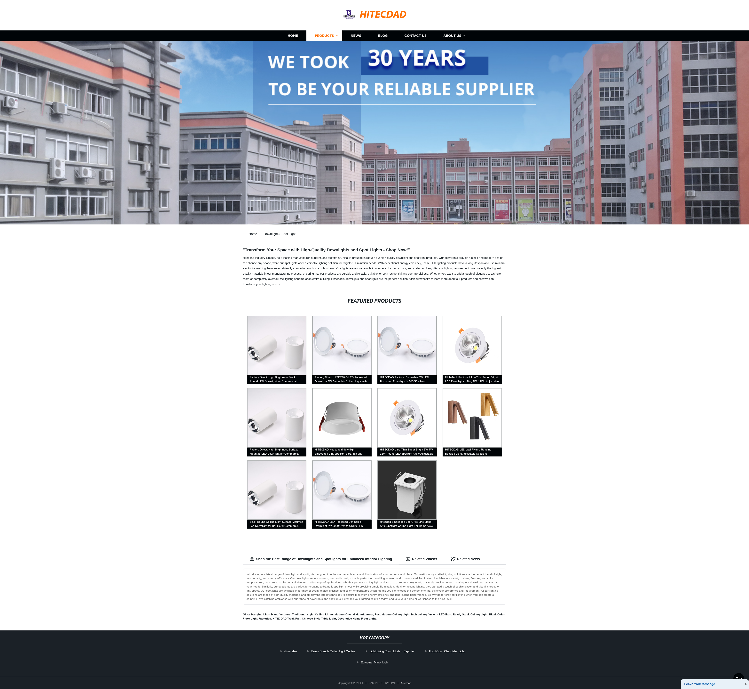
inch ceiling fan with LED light (431, 614)
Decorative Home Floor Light (357, 618)
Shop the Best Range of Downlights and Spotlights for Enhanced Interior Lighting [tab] (324, 559)
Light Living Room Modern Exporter (392, 651)
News (356, 35)
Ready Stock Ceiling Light (470, 614)
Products (324, 35)
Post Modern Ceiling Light (392, 614)
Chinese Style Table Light (319, 618)
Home (293, 35)
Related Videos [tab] (424, 559)
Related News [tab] (468, 559)
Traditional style (302, 614)
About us (452, 35)
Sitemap (406, 683)
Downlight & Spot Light (280, 234)
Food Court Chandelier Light (447, 651)
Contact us (415, 35)
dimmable (290, 651)
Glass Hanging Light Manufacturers (266, 614)
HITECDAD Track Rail (286, 618)
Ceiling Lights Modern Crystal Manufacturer (344, 614)
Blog (383, 35)
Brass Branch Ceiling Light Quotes (333, 651)
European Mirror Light (374, 662)
